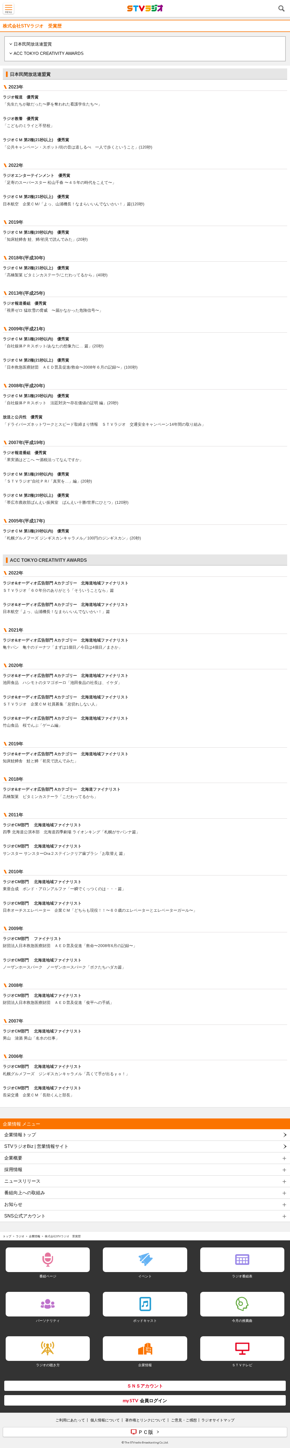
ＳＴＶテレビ (242, 1365)
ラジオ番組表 (242, 1276)
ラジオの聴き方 (48, 1365)
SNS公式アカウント (25, 1216)
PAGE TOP (280, 1410)
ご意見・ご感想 (184, 1420)
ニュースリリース (22, 1181)
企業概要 (13, 1158)
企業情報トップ (20, 1134)
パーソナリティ (48, 1320)
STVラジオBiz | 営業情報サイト (36, 1146)
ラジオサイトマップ (217, 1420)
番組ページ (47, 1276)
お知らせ (13, 1204)
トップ (7, 1236)
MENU (8, 8)
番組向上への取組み (24, 1192)
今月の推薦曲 (242, 1320)
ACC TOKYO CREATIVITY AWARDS (49, 53)
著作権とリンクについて (145, 1420)
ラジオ (20, 1236)
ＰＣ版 (145, 1432)
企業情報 (34, 1236)
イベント (145, 1276)
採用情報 (13, 1169)
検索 (281, 8)
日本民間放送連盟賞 (33, 44)
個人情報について (105, 1420)
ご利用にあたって (70, 1420)
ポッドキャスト (145, 1320)
